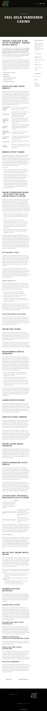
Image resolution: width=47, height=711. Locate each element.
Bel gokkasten (6, 74)
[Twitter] (40, 3)
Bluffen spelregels (7, 76)
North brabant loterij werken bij (10, 78)
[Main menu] (35, 3)
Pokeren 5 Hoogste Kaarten (38, 68)
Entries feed (37, 84)
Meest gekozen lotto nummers (9, 72)
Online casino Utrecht (8, 80)
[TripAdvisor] (44, 3)
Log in (36, 82)
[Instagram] (42, 3)
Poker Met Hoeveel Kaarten (7, 534)
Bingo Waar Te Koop (38, 64)
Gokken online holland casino (9, 81)
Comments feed (37, 85)
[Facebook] (39, 3)
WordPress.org (37, 86)
